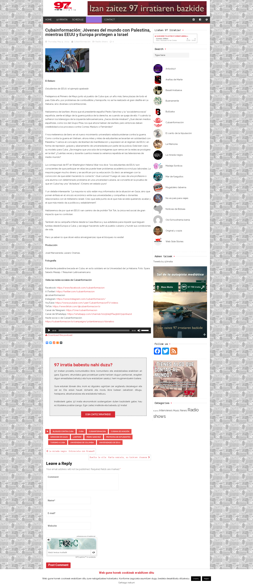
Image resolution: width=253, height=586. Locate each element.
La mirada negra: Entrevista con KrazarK (71, 451)
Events (155, 411)
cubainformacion (97, 431)
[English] (206, 20)
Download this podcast (59, 335)
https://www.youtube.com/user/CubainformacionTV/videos (86, 302)
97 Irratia (61, 19)
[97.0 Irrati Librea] (64, 8)
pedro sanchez (94, 437)
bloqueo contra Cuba (63, 431)
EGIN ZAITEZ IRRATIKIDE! (98, 414)
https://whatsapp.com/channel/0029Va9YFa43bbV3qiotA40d (99, 314)
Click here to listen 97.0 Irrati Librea (171, 36)
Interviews (165, 410)
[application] (98, 330)
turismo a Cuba (57, 442)
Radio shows (101, 42)
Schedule (78, 19)
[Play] (49, 330)
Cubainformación (82, 42)
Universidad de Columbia (82, 442)
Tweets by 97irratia (163, 261)
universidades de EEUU (109, 442)
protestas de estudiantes (118, 437)
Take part (94, 19)
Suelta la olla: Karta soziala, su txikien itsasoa (119, 457)
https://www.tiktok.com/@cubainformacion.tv (76, 306)
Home (48, 19)
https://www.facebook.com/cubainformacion (81, 287)
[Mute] (138, 330)
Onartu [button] (196, 579)
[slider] (145, 330)
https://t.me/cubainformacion (81, 310)
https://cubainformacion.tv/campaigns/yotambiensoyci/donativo (79, 321)
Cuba (81, 431)
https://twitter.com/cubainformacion (75, 291)
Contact (109, 19)
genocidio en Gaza (59, 437)
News (183, 410)
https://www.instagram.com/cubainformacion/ (81, 299)
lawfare (77, 437)
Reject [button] (206, 579)
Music (176, 410)
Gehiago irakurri (126, 582)
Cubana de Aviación (120, 431)
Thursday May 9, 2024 (58, 42)
